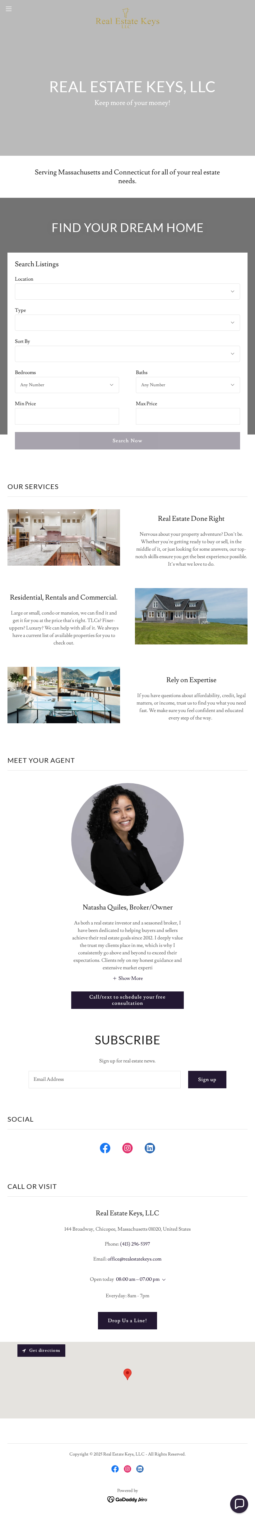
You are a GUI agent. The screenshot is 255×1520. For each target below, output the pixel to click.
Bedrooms (25, 372)
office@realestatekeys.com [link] (134, 1259)
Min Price (25, 404)
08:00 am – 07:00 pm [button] (138, 1279)
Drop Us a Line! (127, 1321)
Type (20, 310)
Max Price (146, 404)
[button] (21, 8)
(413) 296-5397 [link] (135, 1244)
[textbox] (67, 416)
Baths (141, 372)
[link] (127, 8)
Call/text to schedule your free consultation (127, 1000)
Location (24, 279)
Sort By (22, 341)
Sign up (207, 1079)
